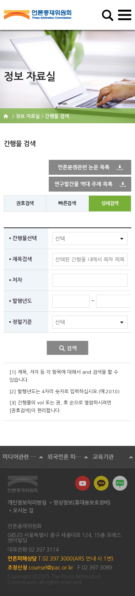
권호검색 (24, 203)
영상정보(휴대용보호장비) (82, 502)
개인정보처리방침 (27, 502)
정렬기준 (22, 322)
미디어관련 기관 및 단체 (24, 457)
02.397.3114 (43, 549)
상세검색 (109, 203)
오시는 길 (23, 510)
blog (120, 483)
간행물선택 (24, 238)
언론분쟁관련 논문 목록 (84, 167)
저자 (17, 280)
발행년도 (22, 301)
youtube (82, 483)
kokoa (101, 483)
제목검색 (22, 259)
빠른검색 (67, 203)
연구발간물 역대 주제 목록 (83, 184)
